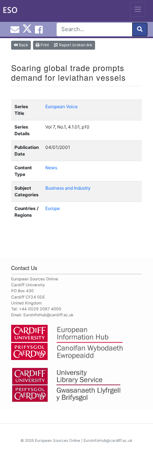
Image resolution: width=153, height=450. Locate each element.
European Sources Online (57, 440)
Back (23, 45)
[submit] (139, 29)
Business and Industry (68, 188)
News (51, 167)
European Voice (61, 106)
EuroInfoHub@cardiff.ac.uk (48, 315)
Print (44, 45)
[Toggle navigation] (138, 9)
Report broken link (75, 45)
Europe (52, 208)
